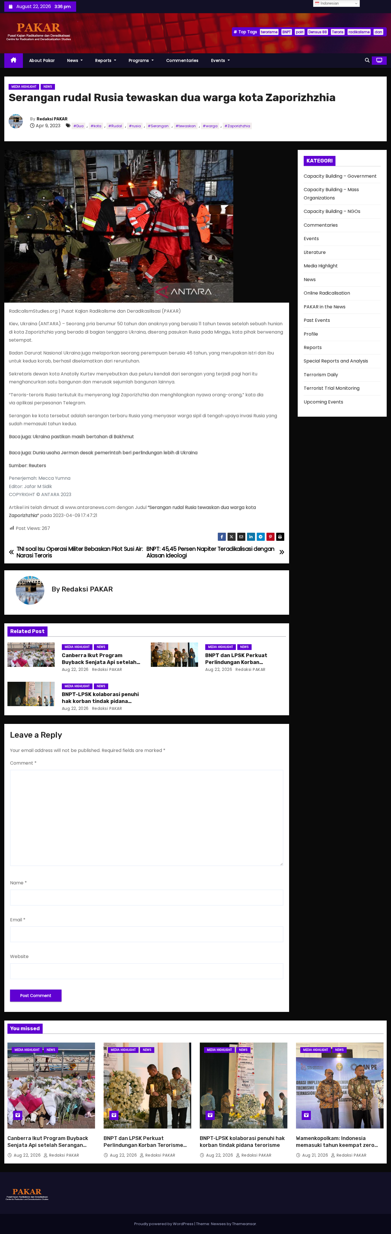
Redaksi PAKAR (52, 119)
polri (299, 32)
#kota (95, 126)
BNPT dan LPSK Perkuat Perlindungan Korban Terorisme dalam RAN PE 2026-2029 (143, 1145)
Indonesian (329, 3)
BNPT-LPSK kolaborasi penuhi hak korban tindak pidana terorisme (100, 701)
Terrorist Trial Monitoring (332, 388)
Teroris (337, 32)
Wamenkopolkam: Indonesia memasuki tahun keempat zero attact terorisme (335, 1145)
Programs (140, 60)
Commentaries (182, 60)
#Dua (78, 126)
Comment (23, 763)
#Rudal (115, 126)
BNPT (287, 32)
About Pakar (42, 60)
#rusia (135, 126)
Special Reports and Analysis (336, 361)
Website (19, 956)
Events (219, 60)
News (73, 60)
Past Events (317, 320)
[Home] (13, 60)
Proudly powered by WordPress (164, 1224)
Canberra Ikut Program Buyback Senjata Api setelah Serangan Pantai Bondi (99, 662)
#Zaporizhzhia (237, 126)
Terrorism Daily (321, 374)
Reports (104, 60)
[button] (367, 60)
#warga (210, 126)
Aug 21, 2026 (315, 1155)
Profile (311, 334)
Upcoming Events (323, 402)
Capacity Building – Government (340, 176)
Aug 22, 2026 (75, 669)
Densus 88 (318, 32)
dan (378, 32)
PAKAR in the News (324, 306)
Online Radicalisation (327, 293)
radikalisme (359, 32)
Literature (315, 252)
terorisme (269, 32)
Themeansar (244, 1224)
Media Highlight (23, 87)
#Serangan (158, 126)
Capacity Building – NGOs (332, 211)
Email (17, 919)
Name (18, 883)
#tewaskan (185, 126)
